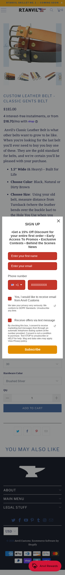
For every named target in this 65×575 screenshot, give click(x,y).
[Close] (58, 221)
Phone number (17, 276)
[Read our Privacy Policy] (55, 306)
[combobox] (16, 285)
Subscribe (32, 349)
